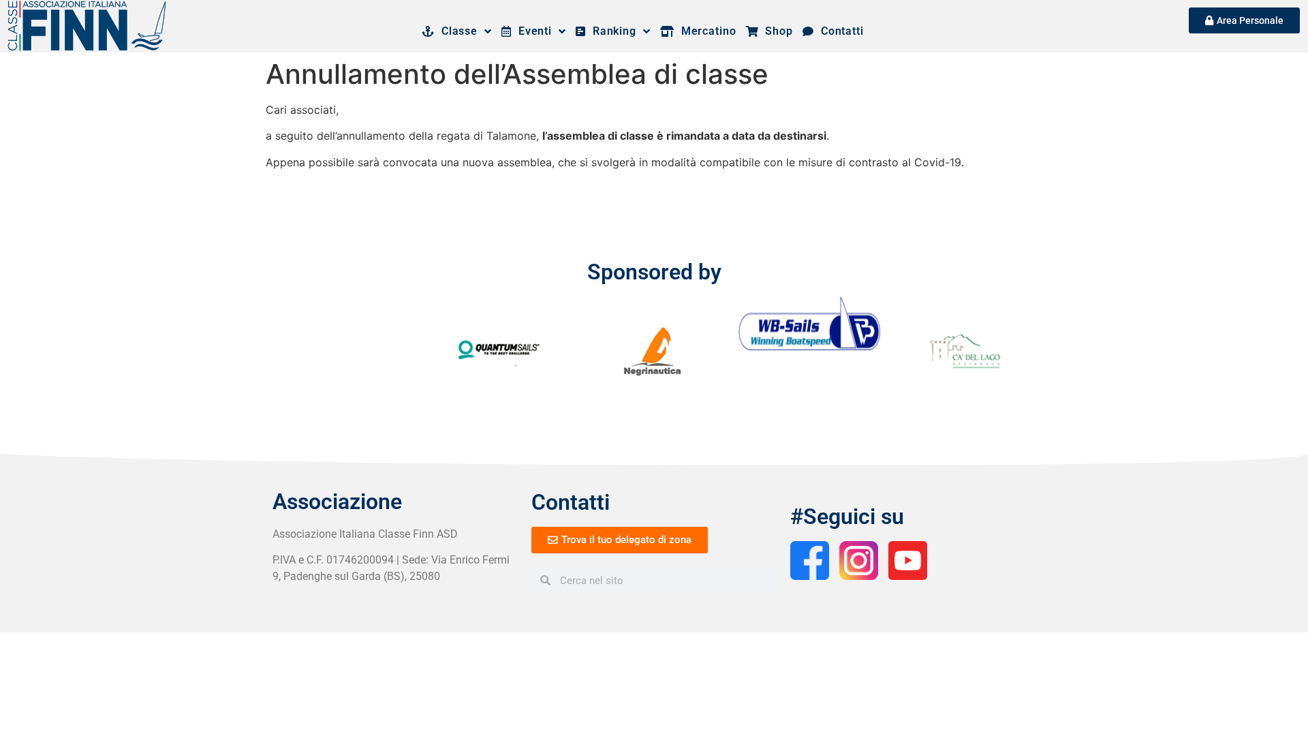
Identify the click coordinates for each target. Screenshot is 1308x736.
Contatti (839, 31)
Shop (776, 31)
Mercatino (705, 31)
